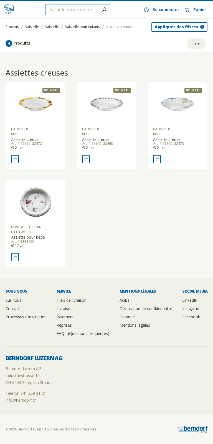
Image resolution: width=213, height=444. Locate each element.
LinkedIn (189, 300)
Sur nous (13, 300)
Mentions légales (135, 325)
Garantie (127, 316)
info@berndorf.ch (21, 400)
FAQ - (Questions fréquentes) (83, 333)
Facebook (191, 316)
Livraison (65, 308)
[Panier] (195, 10)
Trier (197, 43)
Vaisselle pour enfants (82, 27)
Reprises (64, 325)
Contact (13, 308)
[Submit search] (104, 9)
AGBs (125, 300)
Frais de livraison (72, 300)
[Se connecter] (161, 10)
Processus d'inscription (26, 316)
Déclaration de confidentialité (146, 308)
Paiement (65, 316)
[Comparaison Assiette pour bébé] (15, 257)
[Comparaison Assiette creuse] (15, 159)
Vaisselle (32, 27)
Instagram (191, 308)
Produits (12, 27)
